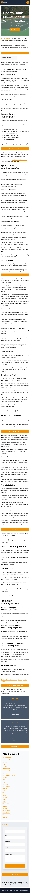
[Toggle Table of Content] (14, 58)
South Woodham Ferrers (9, 775)
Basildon (3, 681)
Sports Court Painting (6, 38)
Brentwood (5, 784)
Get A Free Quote (15, 746)
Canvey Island (13, 679)
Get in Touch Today (15, 53)
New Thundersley (5, 679)
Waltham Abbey (6, 804)
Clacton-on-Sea (6, 810)
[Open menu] (27, 2)
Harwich (5, 817)
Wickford (25, 679)
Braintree (5, 797)
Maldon (4, 790)
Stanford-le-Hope (7, 768)
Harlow (4, 801)
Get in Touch (15, 529)
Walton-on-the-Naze (7, 815)
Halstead (5, 806)
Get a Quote (14, 29)
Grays (4, 782)
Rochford (5, 773)
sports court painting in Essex (19, 159)
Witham (4, 793)
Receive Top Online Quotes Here (15, 685)
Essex (4, 799)
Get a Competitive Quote (15, 148)
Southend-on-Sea (7, 770)
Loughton (5, 795)
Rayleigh (20, 679)
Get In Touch (15, 874)
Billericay (5, 777)
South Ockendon (7, 786)
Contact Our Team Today (15, 431)
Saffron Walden (6, 812)
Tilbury (4, 779)
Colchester (5, 808)
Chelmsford (5, 788)
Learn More (15, 274)
